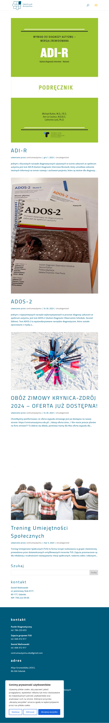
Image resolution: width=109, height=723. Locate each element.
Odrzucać (30, 712)
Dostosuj (15, 712)
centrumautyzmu (34, 157)
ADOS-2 (21, 301)
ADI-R (19, 150)
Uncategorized (62, 157)
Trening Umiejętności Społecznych (39, 532)
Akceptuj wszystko (49, 712)
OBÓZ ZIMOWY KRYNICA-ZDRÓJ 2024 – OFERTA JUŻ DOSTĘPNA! (54, 402)
